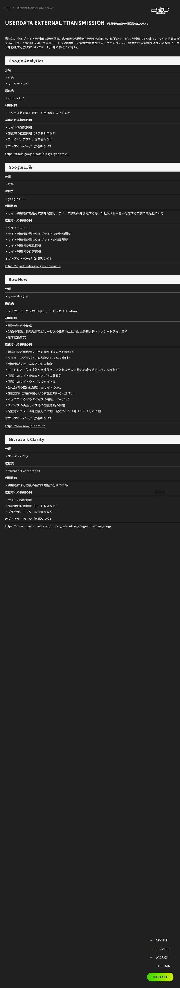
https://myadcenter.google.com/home (33, 266)
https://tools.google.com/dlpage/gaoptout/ (37, 154)
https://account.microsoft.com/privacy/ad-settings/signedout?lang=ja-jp (58, 526)
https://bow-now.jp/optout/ (25, 426)
